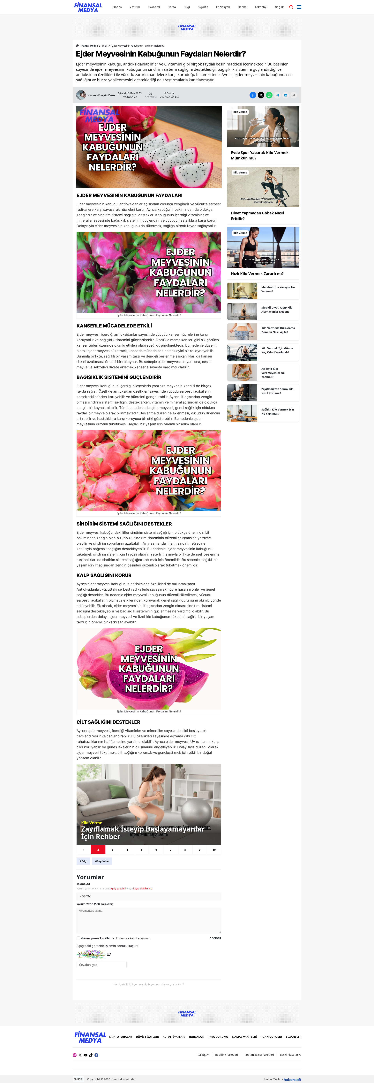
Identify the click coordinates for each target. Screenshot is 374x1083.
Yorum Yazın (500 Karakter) (95, 904)
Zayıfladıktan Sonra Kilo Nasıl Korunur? (277, 391)
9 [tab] (199, 849)
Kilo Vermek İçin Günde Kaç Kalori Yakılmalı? (277, 350)
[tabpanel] (149, 804)
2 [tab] (98, 849)
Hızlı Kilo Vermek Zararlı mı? (257, 273)
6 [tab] (156, 849)
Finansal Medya (88, 45)
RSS (79, 1079)
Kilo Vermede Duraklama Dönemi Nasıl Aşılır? (278, 330)
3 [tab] (112, 849)
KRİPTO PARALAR (120, 1036)
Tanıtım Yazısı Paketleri (259, 1054)
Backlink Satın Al (290, 1054)
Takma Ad (83, 884)
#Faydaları (102, 861)
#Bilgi (83, 861)
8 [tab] (185, 849)
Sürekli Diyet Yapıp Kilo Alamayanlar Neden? (277, 309)
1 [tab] (84, 849)
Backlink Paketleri (226, 1054)
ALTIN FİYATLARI (174, 1036)
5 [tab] (141, 849)
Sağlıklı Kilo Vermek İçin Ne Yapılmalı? (277, 411)
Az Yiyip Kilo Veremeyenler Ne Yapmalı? (273, 373)
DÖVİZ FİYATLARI (147, 1036)
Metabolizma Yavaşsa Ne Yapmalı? (278, 289)
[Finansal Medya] (90, 1036)
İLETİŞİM (203, 1054)
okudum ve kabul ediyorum (115, 938)
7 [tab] (170, 849)
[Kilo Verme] (263, 126)
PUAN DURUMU (271, 1036)
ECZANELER (293, 1036)
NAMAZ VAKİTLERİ (244, 1036)
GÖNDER (215, 938)
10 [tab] (214, 849)
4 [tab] (127, 849)
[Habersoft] (292, 1079)
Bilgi (104, 45)
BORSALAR (196, 1036)
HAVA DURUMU (217, 1036)
